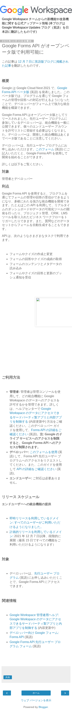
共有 (7, 677)
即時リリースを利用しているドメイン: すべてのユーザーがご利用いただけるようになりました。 (35, 522)
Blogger (43, 707)
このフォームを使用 (43, 452)
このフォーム (45, 149)
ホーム (36, 693)
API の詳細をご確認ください (36, 469)
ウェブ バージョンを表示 (36, 700)
